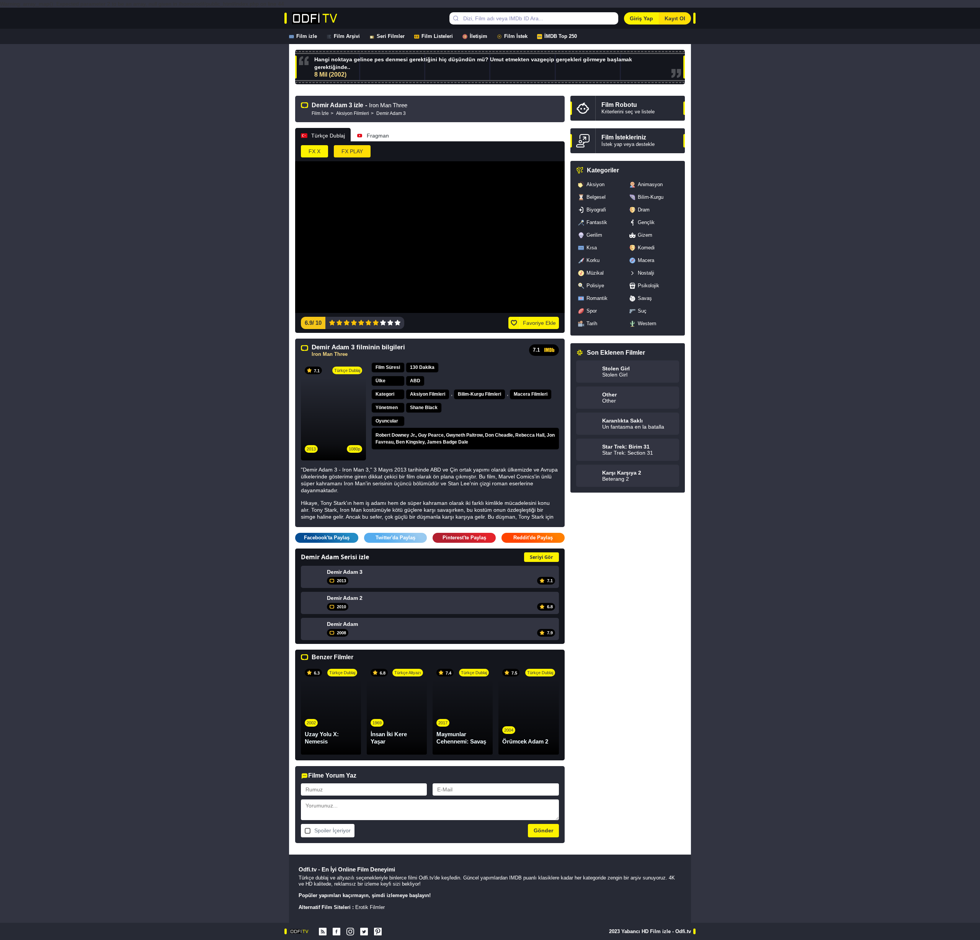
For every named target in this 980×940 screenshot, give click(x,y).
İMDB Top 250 (560, 36)
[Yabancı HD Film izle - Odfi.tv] (323, 18)
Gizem (645, 235)
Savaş (645, 298)
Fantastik (596, 222)
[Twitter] (364, 931)
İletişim (478, 36)
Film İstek (516, 36)
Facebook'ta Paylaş (327, 537)
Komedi (646, 248)
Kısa (591, 248)
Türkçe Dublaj (328, 136)
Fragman (378, 136)
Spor (591, 311)
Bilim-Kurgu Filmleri (479, 394)
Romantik (597, 298)
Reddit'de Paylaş (533, 537)
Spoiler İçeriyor (332, 830)
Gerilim (594, 235)
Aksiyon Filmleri (427, 394)
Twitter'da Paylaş (395, 537)
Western (647, 323)
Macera (646, 260)
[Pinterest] (378, 931)
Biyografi (596, 210)
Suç (642, 311)
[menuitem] (308, 36)
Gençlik (646, 222)
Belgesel (596, 197)
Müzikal (595, 273)
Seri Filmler (391, 36)
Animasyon (650, 184)
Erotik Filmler (370, 907)
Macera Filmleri (530, 394)
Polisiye (595, 285)
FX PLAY (352, 151)
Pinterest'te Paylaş (464, 537)
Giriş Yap (641, 18)
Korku (592, 260)
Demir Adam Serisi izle (335, 557)
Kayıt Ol (675, 18)
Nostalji (646, 273)
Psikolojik (648, 285)
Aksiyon (595, 184)
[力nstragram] (350, 931)
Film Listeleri (437, 36)
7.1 (536, 350)
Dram (644, 210)
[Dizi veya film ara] (455, 18)
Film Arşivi (347, 36)
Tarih (591, 323)
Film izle (306, 36)
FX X (314, 151)
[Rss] (323, 931)
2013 (311, 449)
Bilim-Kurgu (650, 197)
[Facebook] (336, 931)
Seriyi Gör (541, 557)
